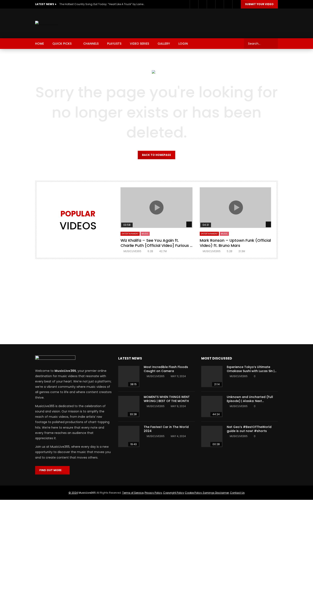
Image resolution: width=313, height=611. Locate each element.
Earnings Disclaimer (215, 492)
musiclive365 (132, 251)
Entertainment (130, 233)
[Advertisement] (200, 22)
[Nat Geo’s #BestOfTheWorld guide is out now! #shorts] (212, 436)
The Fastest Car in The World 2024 (166, 429)
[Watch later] (219, 4)
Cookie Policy (193, 492)
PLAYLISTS (114, 43)
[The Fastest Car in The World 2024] (128, 436)
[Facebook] (194, 4)
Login (183, 43)
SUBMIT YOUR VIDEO (259, 4)
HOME (39, 43)
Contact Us (237, 492)
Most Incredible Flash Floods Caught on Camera (166, 369)
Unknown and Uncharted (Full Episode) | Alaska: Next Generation (250, 401)
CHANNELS (91, 43)
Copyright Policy (173, 492)
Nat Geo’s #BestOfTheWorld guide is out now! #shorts (249, 429)
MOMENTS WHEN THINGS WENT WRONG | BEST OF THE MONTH (167, 399)
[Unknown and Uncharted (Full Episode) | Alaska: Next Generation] (212, 406)
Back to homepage (156, 155)
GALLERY (164, 43)
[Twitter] (202, 4)
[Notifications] (228, 4)
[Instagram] (211, 4)
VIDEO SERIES (139, 43)
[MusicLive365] (46, 23)
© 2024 (73, 492)
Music (145, 233)
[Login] (236, 4)
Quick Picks (62, 43)
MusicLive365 (87, 492)
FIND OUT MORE (51, 470)
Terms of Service (133, 492)
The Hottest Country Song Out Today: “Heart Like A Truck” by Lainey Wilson (102, 4)
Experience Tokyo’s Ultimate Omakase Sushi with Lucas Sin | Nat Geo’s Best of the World (250, 371)
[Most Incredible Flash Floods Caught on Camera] (128, 376)
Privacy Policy (153, 492)
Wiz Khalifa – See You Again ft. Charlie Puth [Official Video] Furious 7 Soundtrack (156, 245)
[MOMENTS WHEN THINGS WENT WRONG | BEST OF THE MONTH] (128, 406)
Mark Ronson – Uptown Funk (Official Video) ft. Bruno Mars (235, 243)
